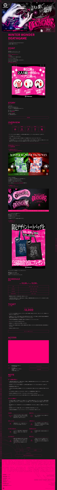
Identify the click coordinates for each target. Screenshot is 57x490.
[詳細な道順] (39, 369)
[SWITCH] (40, 479)
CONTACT (7, 485)
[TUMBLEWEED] (3, 488)
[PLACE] (51, 1)
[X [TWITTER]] (51, 475)
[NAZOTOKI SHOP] (51, 479)
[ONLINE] (38, 1)
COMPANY (52, 485)
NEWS (5, 480)
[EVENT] (34, 1)
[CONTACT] (55, 1)
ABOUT (7, 481)
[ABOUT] (48, 1)
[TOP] (3, 1)
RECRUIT (52, 483)
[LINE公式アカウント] (56, 245)
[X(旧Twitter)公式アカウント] (56, 249)
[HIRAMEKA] (45, 479)
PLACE (6, 483)
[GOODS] (41, 1)
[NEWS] (44, 1)
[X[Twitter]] (21, 450)
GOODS (6, 478)
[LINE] (35, 450)
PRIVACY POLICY (51, 484)
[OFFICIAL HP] (39, 366)
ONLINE (6, 476)
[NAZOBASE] (36, 479)
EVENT (6, 474)
